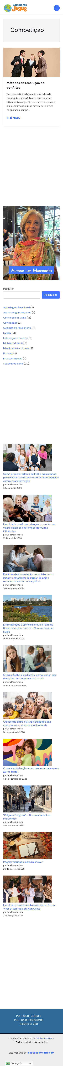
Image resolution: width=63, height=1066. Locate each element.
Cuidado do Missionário (17, 328)
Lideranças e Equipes (15, 338)
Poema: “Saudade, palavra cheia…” (23, 862)
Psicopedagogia (12, 358)
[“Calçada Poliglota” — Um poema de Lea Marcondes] (27, 798)
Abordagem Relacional (16, 307)
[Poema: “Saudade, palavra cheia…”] (27, 845)
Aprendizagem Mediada (17, 312)
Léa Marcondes (44, 1038)
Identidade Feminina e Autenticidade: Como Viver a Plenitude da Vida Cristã (29, 906)
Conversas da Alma (14, 317)
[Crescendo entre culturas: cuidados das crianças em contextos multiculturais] (27, 705)
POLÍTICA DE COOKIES (28, 1016)
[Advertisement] (31, 166)
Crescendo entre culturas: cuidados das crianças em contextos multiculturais (27, 723)
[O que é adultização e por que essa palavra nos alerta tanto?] (27, 752)
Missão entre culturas (16, 348)
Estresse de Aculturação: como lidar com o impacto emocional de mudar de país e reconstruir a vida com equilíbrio (28, 578)
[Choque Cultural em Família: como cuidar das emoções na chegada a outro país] (27, 658)
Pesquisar (8, 288)
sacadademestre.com (41, 1052)
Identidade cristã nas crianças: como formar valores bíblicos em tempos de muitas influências (29, 528)
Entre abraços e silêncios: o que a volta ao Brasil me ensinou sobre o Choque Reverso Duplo (28, 628)
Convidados (10, 322)
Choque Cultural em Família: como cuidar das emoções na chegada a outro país (29, 676)
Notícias (8, 353)
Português (16, 1063)
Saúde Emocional (13, 363)
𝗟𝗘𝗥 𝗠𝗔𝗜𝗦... (14, 118)
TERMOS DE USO (29, 1024)
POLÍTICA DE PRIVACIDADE (28, 1020)
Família (7, 333)
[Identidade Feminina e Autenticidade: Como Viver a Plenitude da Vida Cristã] (27, 889)
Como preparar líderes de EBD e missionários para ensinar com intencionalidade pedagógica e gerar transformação (31, 477)
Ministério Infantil (13, 343)
